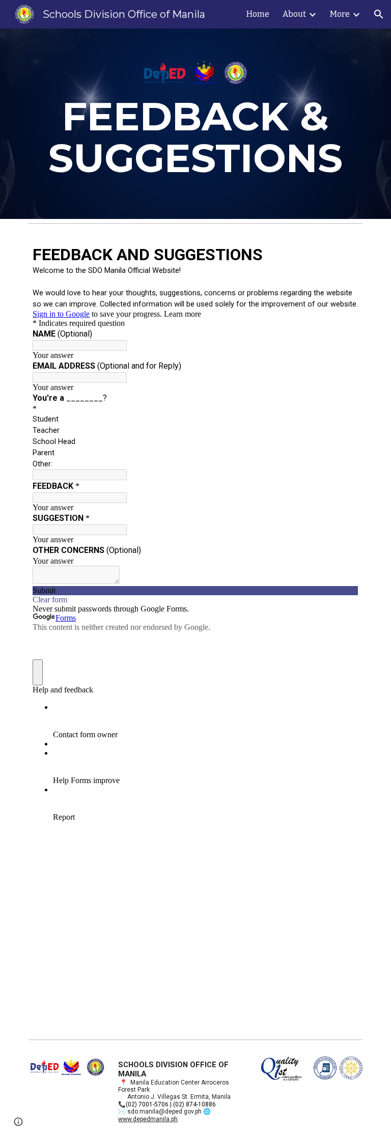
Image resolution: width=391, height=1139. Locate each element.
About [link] (294, 14)
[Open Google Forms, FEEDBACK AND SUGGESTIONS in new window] (343, 253)
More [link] (340, 14)
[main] (195, 124)
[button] (379, 14)
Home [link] (257, 14)
